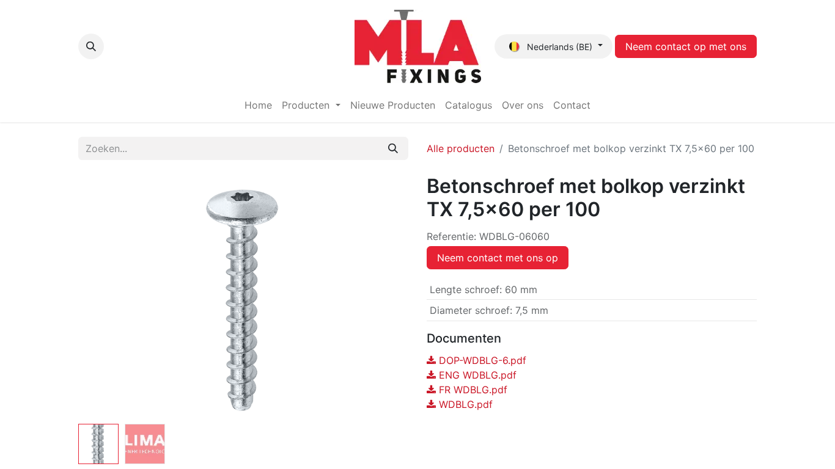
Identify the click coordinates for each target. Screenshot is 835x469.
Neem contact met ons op (497, 258)
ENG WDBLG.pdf (476, 375)
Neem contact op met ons (685, 46)
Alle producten (461, 148)
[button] (91, 46)
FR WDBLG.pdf (471, 390)
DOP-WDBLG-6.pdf (481, 360)
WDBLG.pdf (464, 404)
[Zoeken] (393, 148)
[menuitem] (258, 105)
